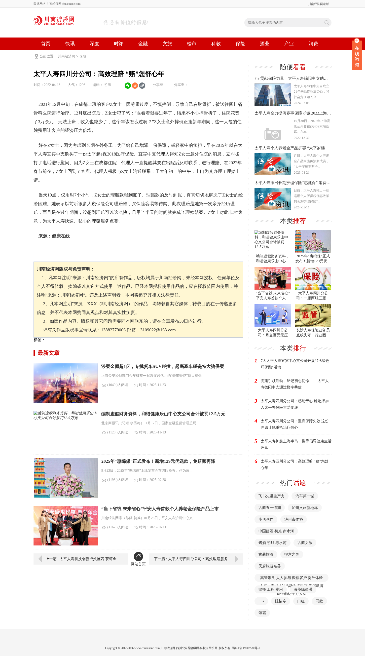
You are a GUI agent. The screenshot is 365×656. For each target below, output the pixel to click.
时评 (118, 43)
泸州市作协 (293, 519)
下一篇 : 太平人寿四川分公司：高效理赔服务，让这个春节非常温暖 (198, 559)
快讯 (70, 43)
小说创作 (265, 519)
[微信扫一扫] (128, 85)
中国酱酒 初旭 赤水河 (276, 531)
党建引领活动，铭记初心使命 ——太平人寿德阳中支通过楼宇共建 (295, 384)
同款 (319, 601)
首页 (45, 43)
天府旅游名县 (269, 566)
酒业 (264, 43)
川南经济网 (66, 56)
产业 (289, 43)
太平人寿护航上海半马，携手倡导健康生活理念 (296, 444)
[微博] (135, 85)
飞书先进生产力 (271, 496)
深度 (94, 43)
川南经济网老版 (318, 4)
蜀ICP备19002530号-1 (246, 648)
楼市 (191, 43)
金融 (143, 43)
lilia (261, 601)
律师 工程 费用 (270, 589)
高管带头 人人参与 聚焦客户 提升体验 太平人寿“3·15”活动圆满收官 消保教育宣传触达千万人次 (292, 586)
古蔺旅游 (265, 554)
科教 (216, 43)
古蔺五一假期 (269, 508)
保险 (240, 43)
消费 (313, 43)
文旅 (167, 43)
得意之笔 (291, 554)
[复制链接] (142, 85)
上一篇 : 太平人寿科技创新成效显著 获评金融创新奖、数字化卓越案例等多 (82, 559)
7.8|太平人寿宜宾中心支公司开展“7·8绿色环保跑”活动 (295, 364)
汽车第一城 (304, 496)
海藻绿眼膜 (303, 589)
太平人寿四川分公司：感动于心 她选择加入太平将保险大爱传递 (295, 404)
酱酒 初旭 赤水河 (272, 543)
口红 (301, 601)
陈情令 (280, 601)
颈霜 (262, 613)
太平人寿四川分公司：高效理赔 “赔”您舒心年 (294, 464)
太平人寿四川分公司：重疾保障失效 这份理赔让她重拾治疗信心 (295, 424)
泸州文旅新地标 (305, 508)
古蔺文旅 (304, 543)
